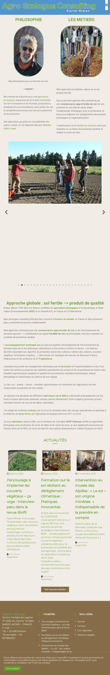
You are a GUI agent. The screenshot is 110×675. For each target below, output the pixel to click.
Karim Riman (14, 554)
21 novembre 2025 (86, 473)
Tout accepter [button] (12, 668)
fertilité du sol (83, 125)
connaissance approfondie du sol (56, 330)
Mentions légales (86, 635)
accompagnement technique (20, 345)
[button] (6, 212)
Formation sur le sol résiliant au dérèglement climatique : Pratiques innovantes (55, 638)
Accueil (81, 621)
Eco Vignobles (85, 630)
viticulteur (17, 421)
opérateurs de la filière (55, 395)
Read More (12, 557)
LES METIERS (81, 19)
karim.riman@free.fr (22, 627)
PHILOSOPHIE (28, 19)
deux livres (25, 414)
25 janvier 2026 (16, 473)
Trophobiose (45, 358)
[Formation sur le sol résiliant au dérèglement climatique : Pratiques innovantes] (56, 460)
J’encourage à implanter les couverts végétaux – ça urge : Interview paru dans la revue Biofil (20, 496)
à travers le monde (63, 319)
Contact (82, 626)
